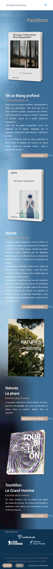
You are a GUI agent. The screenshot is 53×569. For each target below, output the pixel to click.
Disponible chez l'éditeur (33, 155)
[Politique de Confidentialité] (38, 565)
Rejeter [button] (19, 565)
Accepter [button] (7, 565)
